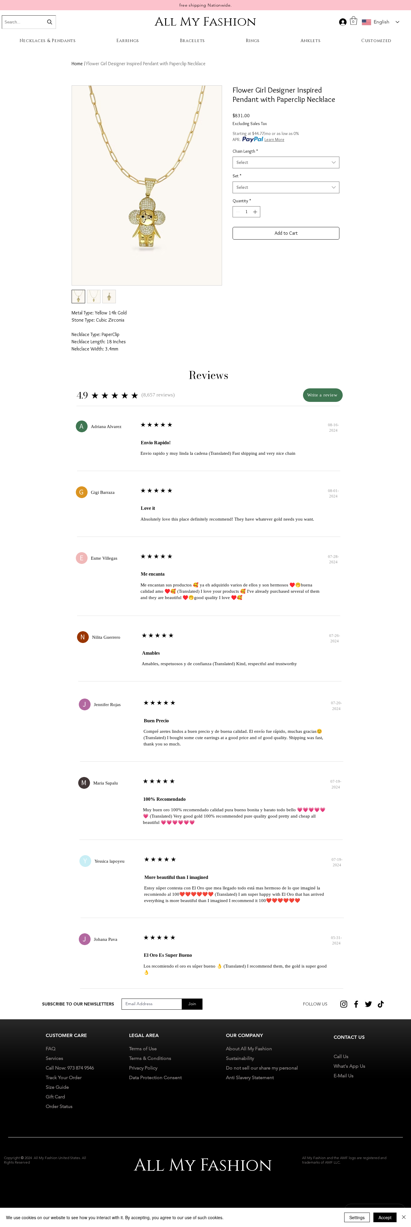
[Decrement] (237, 212)
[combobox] (286, 162)
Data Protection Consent (155, 1077)
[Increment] (255, 212)
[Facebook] (356, 1004)
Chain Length (245, 151)
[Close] (403, 1217)
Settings (357, 1217)
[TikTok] (380, 1004)
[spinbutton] (246, 212)
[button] (353, 20)
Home (77, 63)
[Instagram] (343, 1004)
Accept (385, 1217)
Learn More (274, 139)
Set (237, 176)
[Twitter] (368, 1004)
